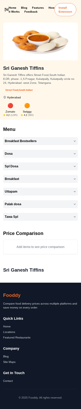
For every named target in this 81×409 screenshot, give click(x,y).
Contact (8, 380)
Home (12, 7)
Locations (9, 332)
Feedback (31, 11)
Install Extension (65, 9)
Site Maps (9, 361)
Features (38, 7)
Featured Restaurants (16, 337)
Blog (24, 7)
